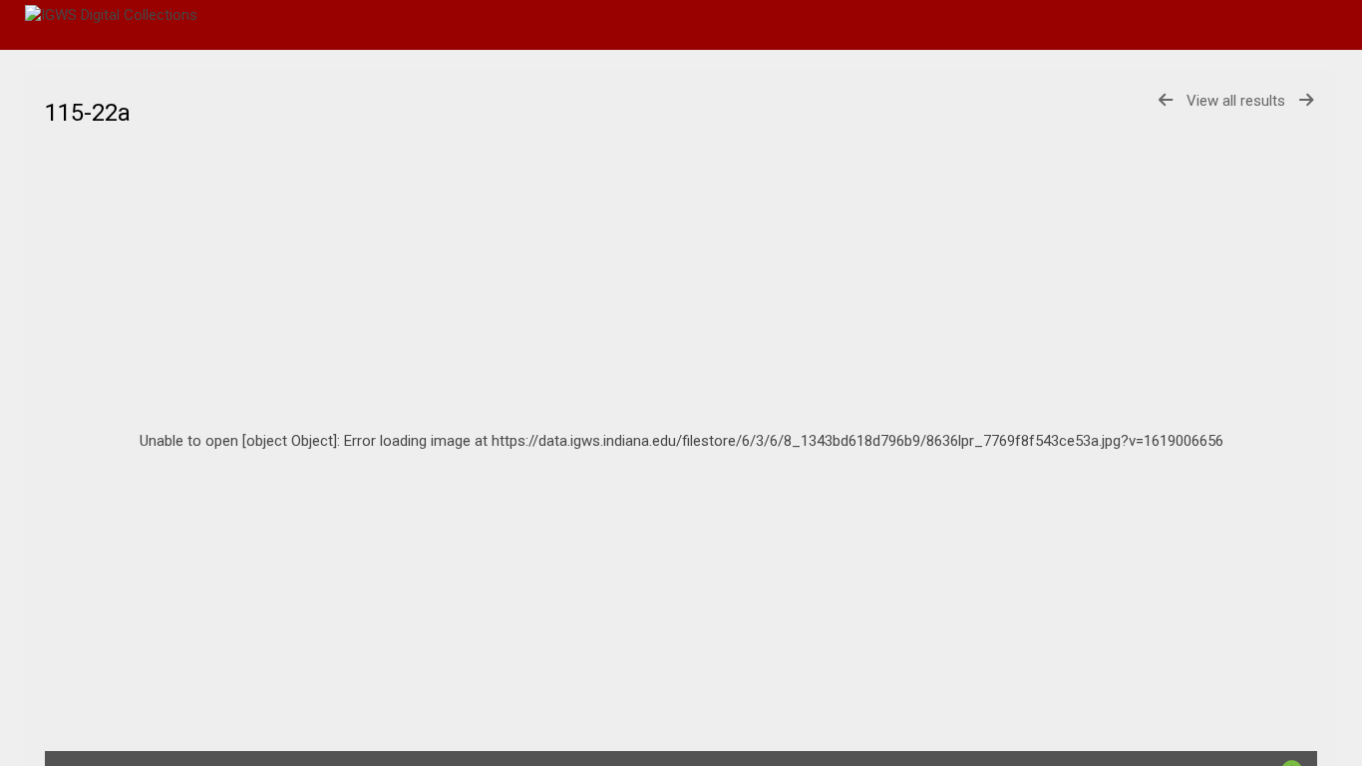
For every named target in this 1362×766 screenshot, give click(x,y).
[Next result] (1306, 100)
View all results (1236, 101)
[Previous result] (1166, 100)
